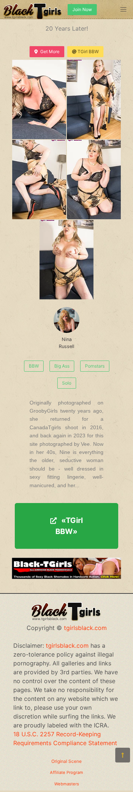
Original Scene (66, 761)
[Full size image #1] (94, 99)
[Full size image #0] (39, 99)
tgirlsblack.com (85, 627)
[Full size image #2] (39, 179)
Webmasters (66, 783)
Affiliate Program (66, 772)
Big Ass (61, 366)
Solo (66, 383)
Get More (49, 51)
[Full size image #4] (66, 259)
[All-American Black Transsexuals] (66, 577)
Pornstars (95, 366)
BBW (34, 366)
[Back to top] (122, 755)
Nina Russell (66, 343)
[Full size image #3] (94, 179)
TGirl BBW (88, 51)
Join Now (82, 9)
